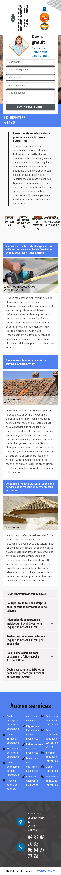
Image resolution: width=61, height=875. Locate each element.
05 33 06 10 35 (22, 11)
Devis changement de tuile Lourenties (13, 768)
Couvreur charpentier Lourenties (32, 780)
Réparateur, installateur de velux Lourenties (32, 732)
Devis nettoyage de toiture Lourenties (13, 722)
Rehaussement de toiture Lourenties (32, 748)
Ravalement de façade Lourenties (52, 780)
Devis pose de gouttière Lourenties (32, 764)
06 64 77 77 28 (22, 25)
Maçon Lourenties (52, 768)
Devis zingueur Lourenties (13, 738)
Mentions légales (46, 871)
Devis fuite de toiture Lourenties (52, 720)
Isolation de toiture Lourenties (52, 756)
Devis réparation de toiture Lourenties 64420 (52, 738)
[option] (10, 221)
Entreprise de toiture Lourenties (13, 752)
